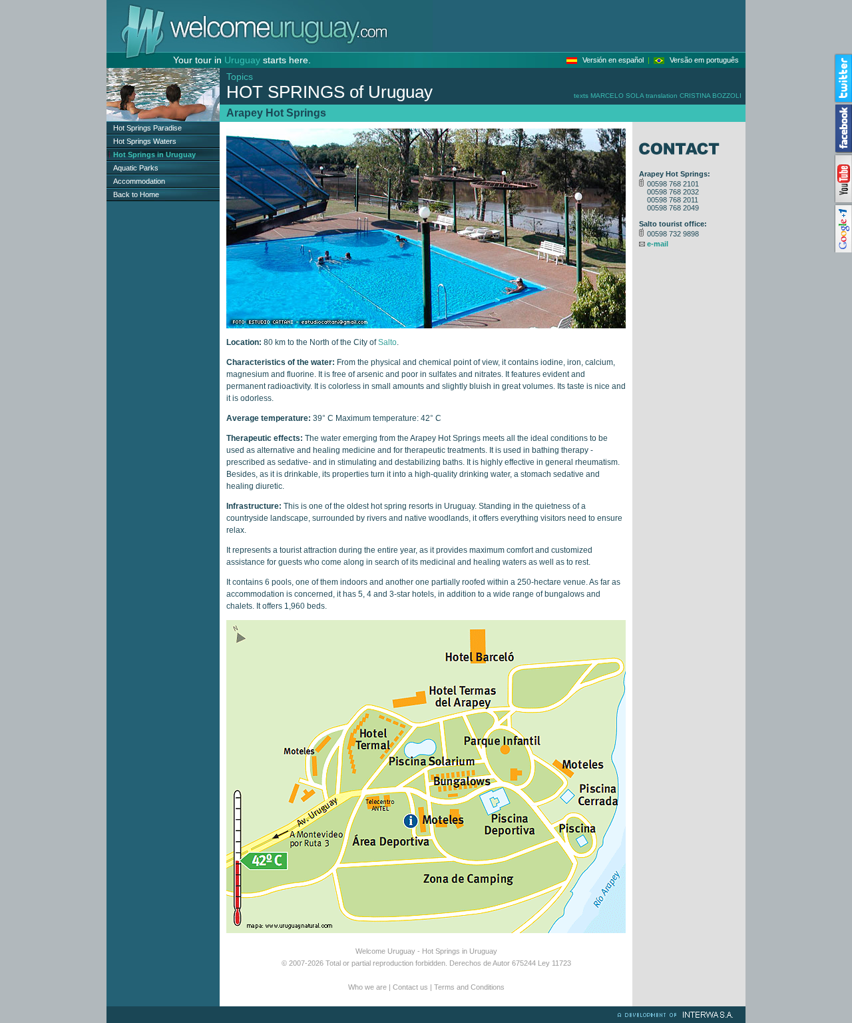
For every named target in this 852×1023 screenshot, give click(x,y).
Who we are (367, 987)
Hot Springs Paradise (147, 128)
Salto (387, 342)
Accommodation (139, 181)
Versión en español (613, 60)
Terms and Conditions (469, 987)
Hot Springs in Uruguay (459, 951)
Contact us (410, 987)
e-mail (657, 244)
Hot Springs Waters (144, 141)
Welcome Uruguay (385, 951)
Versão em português (704, 60)
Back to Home (136, 194)
